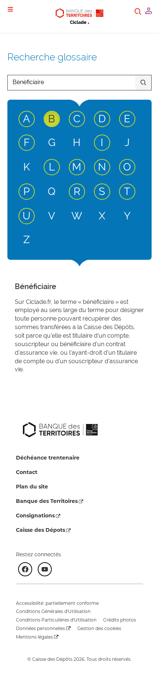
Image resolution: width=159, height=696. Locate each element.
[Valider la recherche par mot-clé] (143, 82)
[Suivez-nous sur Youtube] (45, 569)
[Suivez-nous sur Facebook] (25, 569)
